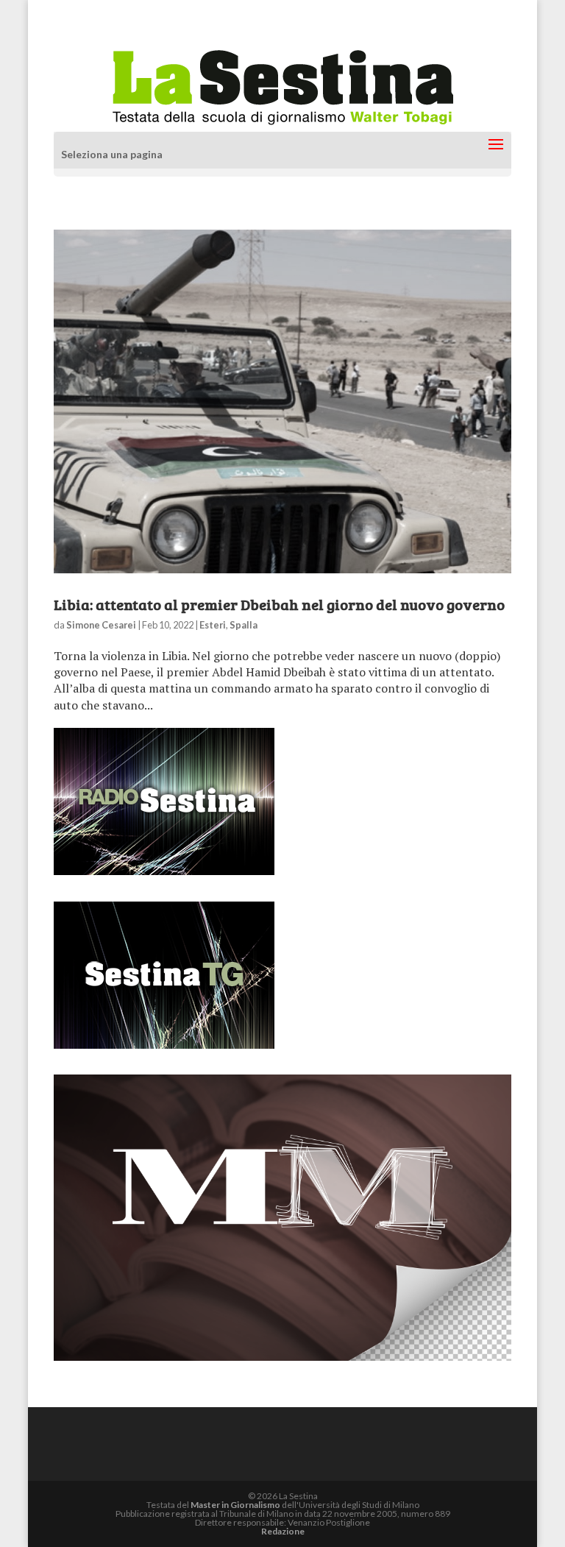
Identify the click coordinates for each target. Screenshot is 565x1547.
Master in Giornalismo (235, 1504)
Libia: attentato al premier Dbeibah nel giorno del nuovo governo (279, 604)
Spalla (243, 625)
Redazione (283, 1531)
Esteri (212, 625)
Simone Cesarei (101, 625)
